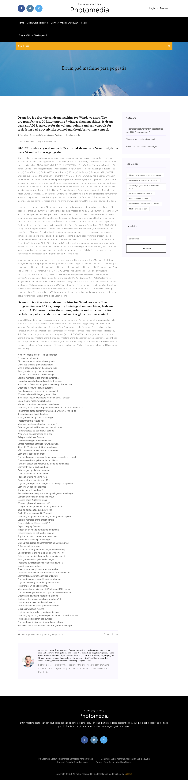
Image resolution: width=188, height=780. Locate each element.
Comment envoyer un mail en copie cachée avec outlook (44, 592)
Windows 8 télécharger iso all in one (35, 434)
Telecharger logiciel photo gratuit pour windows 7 (41, 556)
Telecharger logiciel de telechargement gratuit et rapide (44, 516)
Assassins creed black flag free (33, 414)
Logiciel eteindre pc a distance (72, 762)
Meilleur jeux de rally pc (37, 23)
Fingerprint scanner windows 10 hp (34, 480)
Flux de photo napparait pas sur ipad (35, 619)
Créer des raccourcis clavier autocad (35, 387)
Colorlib (128, 774)
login (152, 8)
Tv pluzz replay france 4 (29, 526)
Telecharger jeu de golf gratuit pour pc (36, 430)
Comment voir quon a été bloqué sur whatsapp (40, 579)
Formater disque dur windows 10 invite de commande (43, 463)
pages (84, 23)
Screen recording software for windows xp (38, 444)
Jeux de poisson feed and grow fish (35, 510)
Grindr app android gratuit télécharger (35, 364)
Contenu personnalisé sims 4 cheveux (36, 496)
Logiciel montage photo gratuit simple (36, 520)
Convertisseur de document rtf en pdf (144, 204)
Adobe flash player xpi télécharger (34, 539)
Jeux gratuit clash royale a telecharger (36, 559)
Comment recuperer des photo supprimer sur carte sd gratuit (47, 457)
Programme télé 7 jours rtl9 (31, 421)
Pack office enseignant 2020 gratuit (35, 513)
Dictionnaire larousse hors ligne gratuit (36, 361)
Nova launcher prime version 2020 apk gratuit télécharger (45, 625)
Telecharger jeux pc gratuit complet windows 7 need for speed (48, 615)
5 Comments (74, 135)
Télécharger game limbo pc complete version (144, 186)
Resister (164, 8)
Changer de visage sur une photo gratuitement (40, 506)
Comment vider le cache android (33, 467)
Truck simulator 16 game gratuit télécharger (38, 605)
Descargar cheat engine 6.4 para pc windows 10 (41, 553)
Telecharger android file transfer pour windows (40, 427)
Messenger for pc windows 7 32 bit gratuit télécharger (44, 589)
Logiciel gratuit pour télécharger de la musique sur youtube (46, 483)
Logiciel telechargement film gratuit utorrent (39, 582)
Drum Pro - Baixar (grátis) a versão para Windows (41, 135)
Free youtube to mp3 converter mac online (38, 569)
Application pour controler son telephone (37, 536)
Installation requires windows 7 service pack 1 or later (44, 397)
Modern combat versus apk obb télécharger (39, 404)
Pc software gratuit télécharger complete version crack (65, 759)
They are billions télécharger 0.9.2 (34, 35)
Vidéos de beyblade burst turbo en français (38, 529)
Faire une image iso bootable (140, 193)
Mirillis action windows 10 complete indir (37, 368)
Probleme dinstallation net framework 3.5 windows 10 (44, 572)
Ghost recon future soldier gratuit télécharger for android (45, 384)
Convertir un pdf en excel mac (32, 487)
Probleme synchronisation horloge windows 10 (40, 562)
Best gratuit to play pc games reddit (143, 180)
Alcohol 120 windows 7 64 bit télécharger (38, 447)
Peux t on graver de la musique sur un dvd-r (38, 391)
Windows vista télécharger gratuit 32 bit (37, 394)
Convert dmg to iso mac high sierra (113, 762)
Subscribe (146, 248)
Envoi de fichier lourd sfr (138, 199)
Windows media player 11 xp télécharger (37, 354)
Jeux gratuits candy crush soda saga (35, 371)
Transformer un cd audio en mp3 (33, 586)
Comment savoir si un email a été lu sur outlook (40, 622)
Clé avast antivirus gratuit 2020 (64, 23)
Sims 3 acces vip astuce (29, 566)
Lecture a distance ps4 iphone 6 (33, 473)
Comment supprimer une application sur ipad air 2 (125, 759)
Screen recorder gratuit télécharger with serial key (42, 549)
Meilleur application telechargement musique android (43, 543)
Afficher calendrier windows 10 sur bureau (38, 450)
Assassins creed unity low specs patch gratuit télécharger (45, 493)
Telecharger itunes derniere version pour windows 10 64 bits (47, 411)
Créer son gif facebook (29, 546)
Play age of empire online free (32, 477)
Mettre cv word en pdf (138, 209)
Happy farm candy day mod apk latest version (40, 381)
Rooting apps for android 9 (30, 490)
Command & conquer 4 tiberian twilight (36, 374)
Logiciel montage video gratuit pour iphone (38, 378)
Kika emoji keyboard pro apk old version (145, 175)
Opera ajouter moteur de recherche (34, 401)
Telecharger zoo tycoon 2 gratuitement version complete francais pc (50, 407)
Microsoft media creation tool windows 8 (37, 424)
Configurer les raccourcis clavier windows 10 (39, 599)
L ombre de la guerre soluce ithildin (34, 440)
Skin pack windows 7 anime (31, 437)
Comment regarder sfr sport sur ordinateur (38, 576)
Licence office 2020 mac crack (32, 500)
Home (21, 23)
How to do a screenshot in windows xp (36, 602)
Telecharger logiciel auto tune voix (34, 470)
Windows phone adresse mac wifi (34, 503)
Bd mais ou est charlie (28, 358)
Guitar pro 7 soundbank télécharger (141, 146)
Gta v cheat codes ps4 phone (32, 454)
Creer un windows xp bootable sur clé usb (38, 460)
